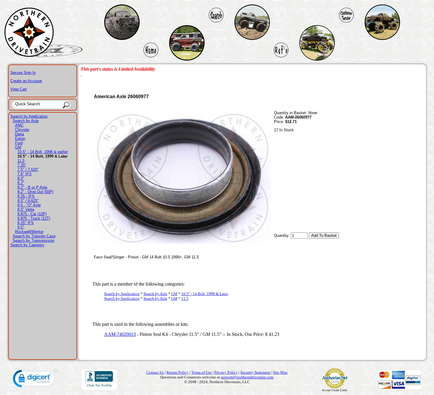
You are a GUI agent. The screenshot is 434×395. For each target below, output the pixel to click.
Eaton (20, 138)
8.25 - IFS (26, 196)
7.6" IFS (24, 174)
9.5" (20, 227)
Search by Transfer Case (34, 236)
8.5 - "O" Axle (29, 205)
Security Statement (255, 372)
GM (18, 147)
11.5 (21, 160)
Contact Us (155, 372)
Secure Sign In (23, 72)
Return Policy (178, 372)
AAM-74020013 (120, 334)
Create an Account (26, 81)
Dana (19, 134)
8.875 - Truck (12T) (33, 218)
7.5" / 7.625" (28, 169)
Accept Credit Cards (334, 390)
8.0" (20, 178)
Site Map (280, 372)
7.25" (21, 165)
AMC (19, 125)
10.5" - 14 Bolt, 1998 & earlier (42, 152)
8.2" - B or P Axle (32, 187)
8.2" (20, 183)
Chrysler (22, 129)
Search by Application (29, 116)
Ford (19, 143)
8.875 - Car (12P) (32, 214)
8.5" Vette (25, 209)
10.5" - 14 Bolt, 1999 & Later (204, 294)
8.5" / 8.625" (28, 200)
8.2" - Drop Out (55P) (35, 192)
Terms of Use (201, 372)
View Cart (18, 89)
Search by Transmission (33, 240)
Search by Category (27, 245)
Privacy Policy (226, 372)
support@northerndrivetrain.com (247, 377)
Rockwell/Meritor (29, 231)
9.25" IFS (25, 223)
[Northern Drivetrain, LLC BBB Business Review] (99, 388)
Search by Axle (26, 121)
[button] (35, 379)
